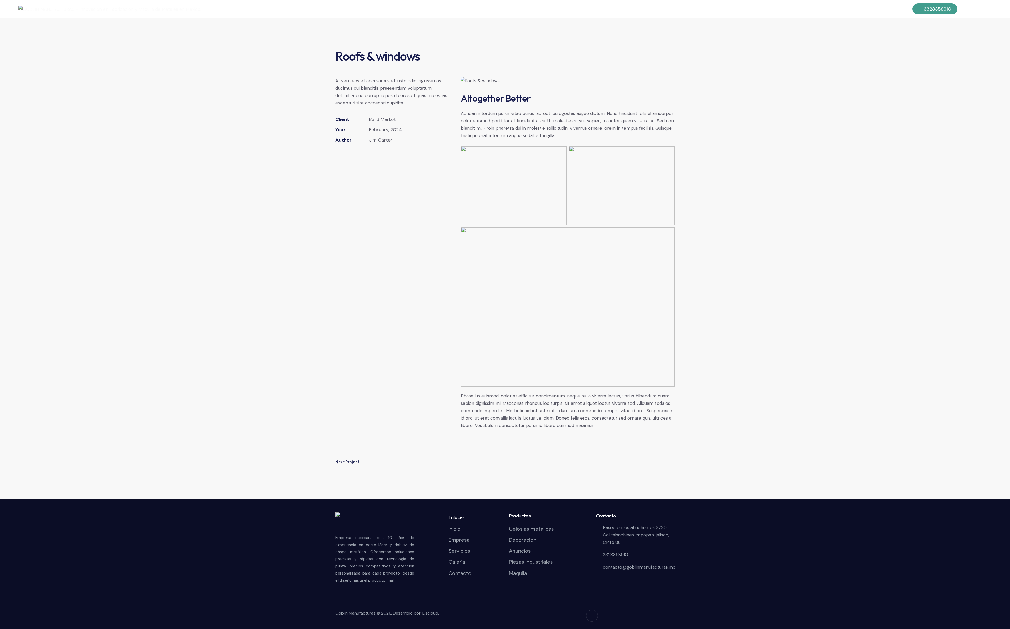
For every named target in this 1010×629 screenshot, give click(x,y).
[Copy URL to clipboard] (375, 156)
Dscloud (430, 613)
